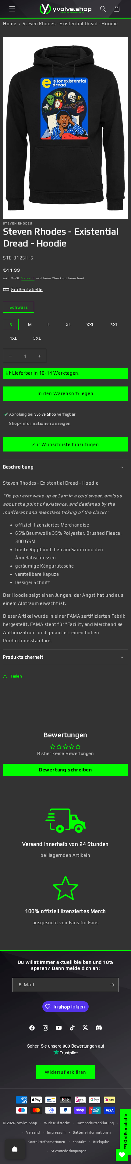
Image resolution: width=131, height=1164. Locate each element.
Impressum (56, 1132)
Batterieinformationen (92, 1132)
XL (68, 324)
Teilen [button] (16, 676)
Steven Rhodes (17, 223)
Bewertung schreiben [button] (65, 770)
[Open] (15, 1149)
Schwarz (18, 307)
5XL (37, 338)
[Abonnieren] (112, 985)
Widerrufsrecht (57, 1123)
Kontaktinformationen (46, 1142)
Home (9, 23)
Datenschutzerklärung (95, 1123)
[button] (12, 8)
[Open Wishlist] (122, 1155)
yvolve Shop (27, 1123)
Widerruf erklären (65, 1072)
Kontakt (79, 1142)
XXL (90, 324)
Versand (27, 278)
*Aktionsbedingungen (68, 1151)
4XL (13, 338)
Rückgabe (101, 1142)
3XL (114, 324)
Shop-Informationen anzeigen (39, 423)
